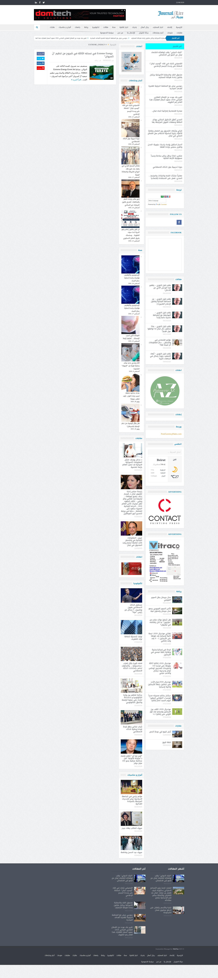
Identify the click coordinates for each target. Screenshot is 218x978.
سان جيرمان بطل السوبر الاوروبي (161, 599)
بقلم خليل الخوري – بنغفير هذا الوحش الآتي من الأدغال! (160, 287)
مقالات (105, 27)
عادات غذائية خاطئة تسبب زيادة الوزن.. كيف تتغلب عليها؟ (131, 396)
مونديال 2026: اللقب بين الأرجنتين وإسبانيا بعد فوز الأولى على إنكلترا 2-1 (160, 712)
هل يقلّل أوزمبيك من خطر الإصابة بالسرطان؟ (130, 425)
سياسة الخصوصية (107, 33)
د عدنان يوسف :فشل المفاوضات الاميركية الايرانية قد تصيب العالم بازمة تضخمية (132, 463)
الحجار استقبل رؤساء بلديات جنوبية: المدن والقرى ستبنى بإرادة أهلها (165, 146)
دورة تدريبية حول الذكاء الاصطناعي (131, 140)
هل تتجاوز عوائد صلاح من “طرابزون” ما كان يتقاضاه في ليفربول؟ (160, 622)
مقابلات (179, 33)
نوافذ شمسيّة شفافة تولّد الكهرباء (133, 638)
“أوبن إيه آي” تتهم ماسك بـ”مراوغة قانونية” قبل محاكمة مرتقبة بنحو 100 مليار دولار (131, 759)
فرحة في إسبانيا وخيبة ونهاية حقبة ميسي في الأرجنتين (161, 652)
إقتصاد (169, 27)
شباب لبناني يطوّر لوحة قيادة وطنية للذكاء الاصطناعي (132, 729)
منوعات (170, 33)
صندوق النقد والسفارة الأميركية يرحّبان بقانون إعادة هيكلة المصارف (166, 76)
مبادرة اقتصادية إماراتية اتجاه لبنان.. (61, 38)
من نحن (120, 33)
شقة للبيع (166, 742)
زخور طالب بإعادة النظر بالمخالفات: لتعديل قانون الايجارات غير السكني (131, 202)
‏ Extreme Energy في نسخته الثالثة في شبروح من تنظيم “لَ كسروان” (83, 55)
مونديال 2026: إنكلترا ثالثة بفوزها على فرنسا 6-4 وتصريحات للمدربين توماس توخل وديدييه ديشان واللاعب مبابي (160, 668)
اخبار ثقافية (123, 27)
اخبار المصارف (158, 27)
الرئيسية (179, 27)
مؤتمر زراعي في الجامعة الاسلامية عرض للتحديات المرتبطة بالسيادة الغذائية (132, 800)
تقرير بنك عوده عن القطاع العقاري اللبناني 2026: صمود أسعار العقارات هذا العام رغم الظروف (107, 38)
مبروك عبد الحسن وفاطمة (131, 852)
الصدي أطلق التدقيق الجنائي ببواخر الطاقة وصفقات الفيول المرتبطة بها (167, 121)
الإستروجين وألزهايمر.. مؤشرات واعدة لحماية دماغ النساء (132, 277)
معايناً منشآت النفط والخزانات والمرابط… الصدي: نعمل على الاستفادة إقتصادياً (165, 177)
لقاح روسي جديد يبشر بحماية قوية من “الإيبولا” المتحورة (131, 365)
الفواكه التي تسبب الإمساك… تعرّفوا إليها (131, 337)
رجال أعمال (145, 27)
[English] (165, 196)
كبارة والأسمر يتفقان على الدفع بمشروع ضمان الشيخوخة (160, 910)
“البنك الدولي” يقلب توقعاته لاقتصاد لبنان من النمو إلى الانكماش (166, 54)
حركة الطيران (144, 33)
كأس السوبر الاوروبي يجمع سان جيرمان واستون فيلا (160, 610)
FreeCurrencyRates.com (171, 434)
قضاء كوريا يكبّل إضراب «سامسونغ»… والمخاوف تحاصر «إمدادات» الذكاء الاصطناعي (132, 666)
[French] (168, 196)
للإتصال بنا (131, 33)
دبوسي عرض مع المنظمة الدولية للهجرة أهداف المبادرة (159, 38)
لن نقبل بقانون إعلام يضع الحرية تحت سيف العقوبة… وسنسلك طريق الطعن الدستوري (131, 234)
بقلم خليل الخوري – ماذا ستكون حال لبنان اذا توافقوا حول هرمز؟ (159, 329)
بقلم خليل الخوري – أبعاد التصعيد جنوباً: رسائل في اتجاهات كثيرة (160, 356)
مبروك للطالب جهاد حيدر (132, 828)
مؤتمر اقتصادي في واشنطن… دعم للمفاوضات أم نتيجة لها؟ (160, 342)
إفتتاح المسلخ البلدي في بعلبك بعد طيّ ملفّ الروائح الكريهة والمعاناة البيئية (131, 170)
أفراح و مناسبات (65, 27)
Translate (164, 204)
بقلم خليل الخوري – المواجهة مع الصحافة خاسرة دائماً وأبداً (162, 315)
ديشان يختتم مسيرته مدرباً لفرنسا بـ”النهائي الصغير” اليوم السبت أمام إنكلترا (159, 698)
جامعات (77, 27)
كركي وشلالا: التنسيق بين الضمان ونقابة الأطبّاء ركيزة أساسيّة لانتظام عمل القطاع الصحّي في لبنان (165, 133)
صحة (114, 27)
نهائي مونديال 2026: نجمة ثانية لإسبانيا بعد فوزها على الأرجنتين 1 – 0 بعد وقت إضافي (159, 637)
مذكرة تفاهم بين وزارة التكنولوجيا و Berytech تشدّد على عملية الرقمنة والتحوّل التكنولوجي (132, 698)
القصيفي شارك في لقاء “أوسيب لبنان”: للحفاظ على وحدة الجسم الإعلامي (131, 110)
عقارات (52, 27)
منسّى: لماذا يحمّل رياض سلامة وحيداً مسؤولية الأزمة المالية (166, 157)
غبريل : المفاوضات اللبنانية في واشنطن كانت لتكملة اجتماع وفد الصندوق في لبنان (132, 541)
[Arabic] (162, 196)
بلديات (134, 27)
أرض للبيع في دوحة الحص (160, 731)
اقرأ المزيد (76, 80)
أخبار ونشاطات (158, 33)
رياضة (86, 27)
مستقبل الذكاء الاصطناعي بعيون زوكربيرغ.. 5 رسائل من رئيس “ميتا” (133, 608)
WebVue (176, 949)
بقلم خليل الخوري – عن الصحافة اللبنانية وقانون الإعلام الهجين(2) (161, 301)
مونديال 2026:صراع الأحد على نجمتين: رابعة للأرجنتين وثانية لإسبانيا (159, 684)
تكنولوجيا (95, 27)
